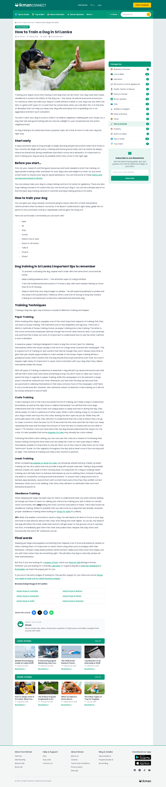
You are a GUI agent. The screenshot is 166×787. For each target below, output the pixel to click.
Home (19, 23)
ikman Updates (77, 14)
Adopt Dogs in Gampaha (28, 596)
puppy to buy (51, 562)
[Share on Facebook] (34, 612)
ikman (22, 37)
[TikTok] (144, 770)
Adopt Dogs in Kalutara (73, 601)
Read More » (20, 669)
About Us (75, 756)
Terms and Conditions (80, 763)
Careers (74, 760)
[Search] (148, 14)
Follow (113, 14)
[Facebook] (134, 770)
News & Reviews (57, 14)
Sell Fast (18, 756)
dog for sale (75, 562)
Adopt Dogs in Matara (72, 591)
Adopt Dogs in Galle (25, 601)
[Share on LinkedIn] (45, 612)
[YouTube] (149, 770)
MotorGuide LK (105, 756)
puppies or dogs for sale (45, 463)
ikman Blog (103, 763)
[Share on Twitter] (40, 612)
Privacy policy (77, 767)
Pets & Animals (28, 23)
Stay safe (47, 760)
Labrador (56, 565)
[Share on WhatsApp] (51, 612)
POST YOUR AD (142, 5)
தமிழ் (99, 5)
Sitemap (74, 770)
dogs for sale (63, 511)
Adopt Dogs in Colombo (27, 591)
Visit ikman (82, 5)
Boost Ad (18, 767)
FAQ (44, 756)
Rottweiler (20, 569)
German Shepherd (90, 565)
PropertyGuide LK (106, 760)
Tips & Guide (23, 14)
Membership (20, 760)
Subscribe (129, 178)
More (89, 14)
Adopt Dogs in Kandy (72, 596)
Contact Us (47, 763)
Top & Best (39, 14)
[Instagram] (139, 770)
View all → (99, 641)
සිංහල (92, 5)
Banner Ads (19, 763)
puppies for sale (56, 432)
